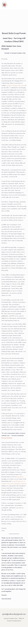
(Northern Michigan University (15, 85)
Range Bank (19, 477)
